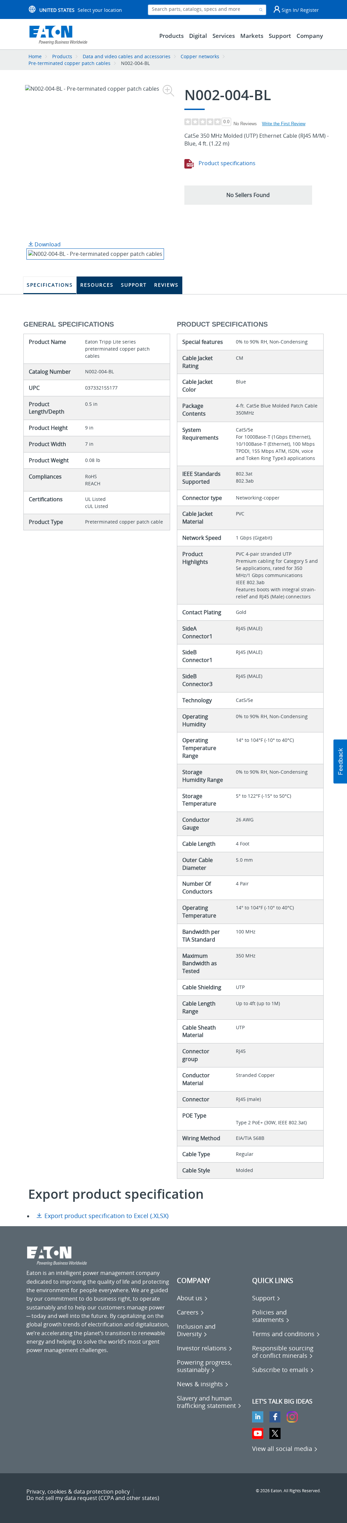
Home (35, 56)
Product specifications (226, 163)
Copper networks (200, 56)
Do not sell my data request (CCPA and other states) (92, 1498)
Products (62, 56)
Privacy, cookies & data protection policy (78, 1491)
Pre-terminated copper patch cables (69, 63)
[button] (248, 195)
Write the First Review (283, 123)
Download (47, 244)
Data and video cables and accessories (127, 56)
